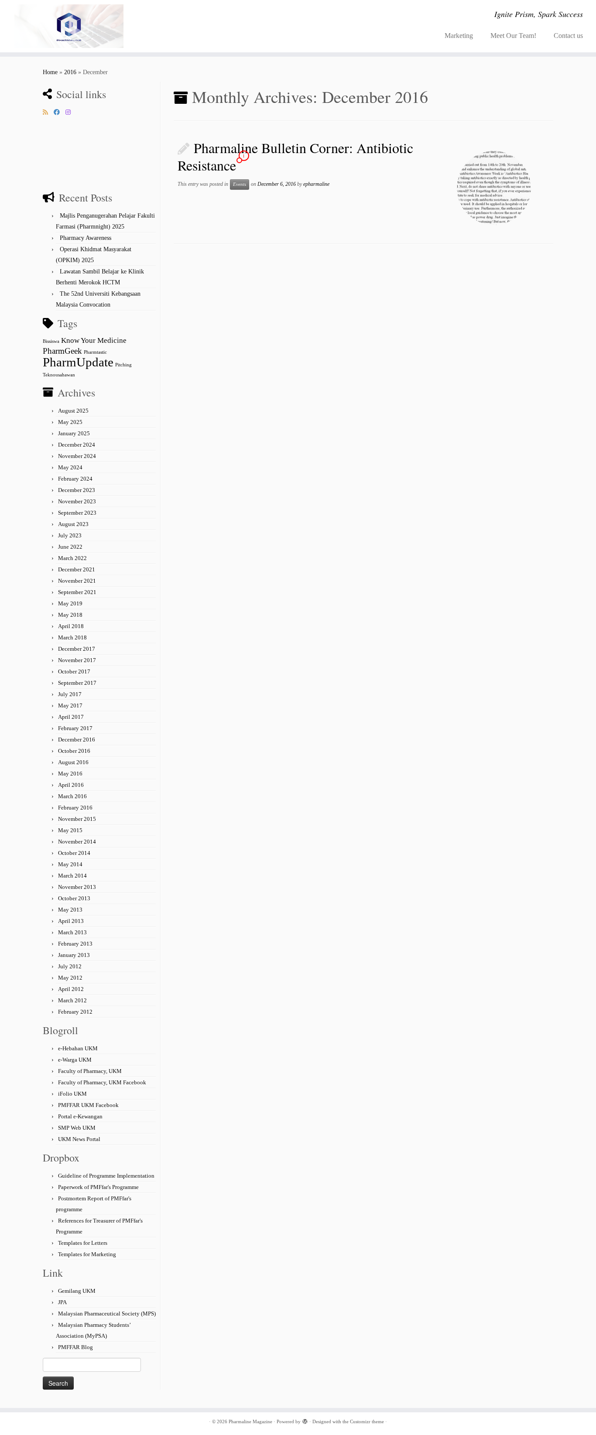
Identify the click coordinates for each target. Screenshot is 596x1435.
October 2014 (74, 853)
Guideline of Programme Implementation (106, 1175)
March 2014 (72, 875)
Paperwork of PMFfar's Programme (98, 1187)
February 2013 (75, 943)
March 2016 (72, 796)
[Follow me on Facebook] (59, 112)
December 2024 (76, 444)
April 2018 (71, 626)
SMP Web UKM (77, 1127)
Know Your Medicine (94, 340)
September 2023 (77, 512)
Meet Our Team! (513, 35)
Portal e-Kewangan (80, 1116)
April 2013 (71, 921)
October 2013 (74, 898)
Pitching (123, 364)
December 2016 (76, 739)
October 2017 (74, 671)
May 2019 (70, 603)
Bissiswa (51, 341)
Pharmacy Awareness (85, 238)
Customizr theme (367, 1421)
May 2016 (70, 773)
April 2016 (71, 785)
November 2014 (77, 841)
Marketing (459, 35)
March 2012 (72, 1000)
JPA (62, 1302)
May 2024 (70, 467)
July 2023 (70, 535)
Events (239, 184)
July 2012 (70, 966)
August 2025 (73, 410)
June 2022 (70, 546)
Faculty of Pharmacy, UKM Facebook (102, 1082)
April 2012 (71, 989)
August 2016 (73, 762)
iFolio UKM (72, 1093)
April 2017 (71, 717)
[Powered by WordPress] (305, 1420)
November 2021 (77, 580)
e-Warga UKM (75, 1059)
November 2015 (77, 819)
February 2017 (75, 728)
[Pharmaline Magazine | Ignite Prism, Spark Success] (68, 26)
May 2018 (70, 615)
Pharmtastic (95, 352)
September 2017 (77, 683)
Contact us (568, 35)
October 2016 (74, 751)
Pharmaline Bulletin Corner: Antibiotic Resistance (295, 156)
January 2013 (74, 955)
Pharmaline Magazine (250, 1421)
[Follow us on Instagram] (70, 112)
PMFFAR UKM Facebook (88, 1105)
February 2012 (75, 1011)
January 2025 (74, 433)
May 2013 (70, 909)
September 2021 (77, 592)
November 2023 (77, 501)
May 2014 (70, 864)
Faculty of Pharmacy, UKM (90, 1071)
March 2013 (72, 932)
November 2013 (77, 887)
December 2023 (76, 490)
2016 (70, 72)
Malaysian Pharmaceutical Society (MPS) (107, 1313)
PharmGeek (62, 350)
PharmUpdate (78, 362)
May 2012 (70, 977)
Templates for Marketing (87, 1254)
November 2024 (77, 456)
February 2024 (75, 478)
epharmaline (316, 184)
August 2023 (73, 524)
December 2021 (76, 569)
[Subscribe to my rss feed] (48, 112)
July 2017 (70, 694)
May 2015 (70, 830)
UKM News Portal (79, 1139)
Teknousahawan (59, 374)
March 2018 (72, 637)
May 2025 (70, 422)
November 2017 (77, 660)
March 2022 (72, 558)
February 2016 (75, 807)
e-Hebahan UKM (78, 1048)
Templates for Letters (82, 1243)
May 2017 (70, 705)
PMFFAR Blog (75, 1347)
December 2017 (76, 649)
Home (50, 72)
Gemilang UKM (77, 1291)
